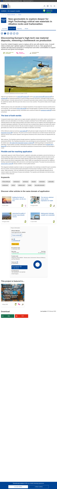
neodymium (47, 96)
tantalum (25, 96)
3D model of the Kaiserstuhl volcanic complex (21, 142)
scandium (4, 98)
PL (17, 33)
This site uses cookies (18, 483)
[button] (47, 6)
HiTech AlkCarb (21, 108)
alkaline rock (21, 185)
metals (29, 185)
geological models (46, 110)
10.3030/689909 (15, 240)
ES (8, 33)
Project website (16, 236)
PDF (23, 316)
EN (5, 33)
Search (51, 6)
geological (25, 181)
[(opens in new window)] (6, 5)
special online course (6, 163)
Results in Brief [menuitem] (12, 28)
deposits (34, 181)
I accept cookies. (18, 486)
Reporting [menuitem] (19, 28)
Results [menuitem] (26, 28)
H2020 (19, 14)
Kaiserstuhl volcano (6, 132)
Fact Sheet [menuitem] (4, 28)
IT (14, 33)
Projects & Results (11, 14)
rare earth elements (38, 96)
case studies (23, 131)
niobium (19, 96)
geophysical (16, 181)
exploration (42, 181)
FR (11, 33)
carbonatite (51, 181)
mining (13, 185)
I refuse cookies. (39, 486)
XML (9, 316)
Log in (44, 6)
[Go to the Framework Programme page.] (3, 20)
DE (2, 33)
